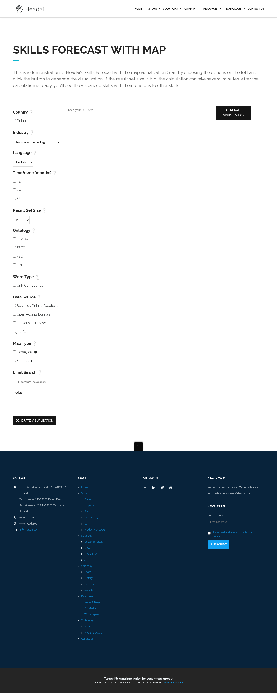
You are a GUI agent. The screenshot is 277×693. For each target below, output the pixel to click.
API (86, 560)
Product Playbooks (94, 529)
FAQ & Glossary (93, 632)
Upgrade (89, 505)
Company (86, 566)
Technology (87, 620)
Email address (216, 515)
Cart (86, 523)
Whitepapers (91, 614)
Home (84, 487)
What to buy (91, 517)
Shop (87, 511)
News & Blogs (92, 602)
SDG (87, 548)
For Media (90, 608)
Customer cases (93, 542)
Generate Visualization (34, 420)
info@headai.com (29, 529)
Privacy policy (173, 682)
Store (84, 493)
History (88, 578)
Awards (88, 590)
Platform (89, 499)
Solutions (86, 535)
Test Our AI (91, 554)
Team (87, 572)
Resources (87, 596)
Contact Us (87, 638)
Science (88, 626)
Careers (89, 584)
